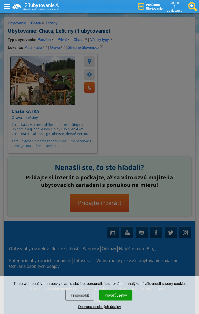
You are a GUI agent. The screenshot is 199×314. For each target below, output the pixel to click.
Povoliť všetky (116, 295)
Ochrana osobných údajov (99, 306)
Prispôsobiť (80, 295)
